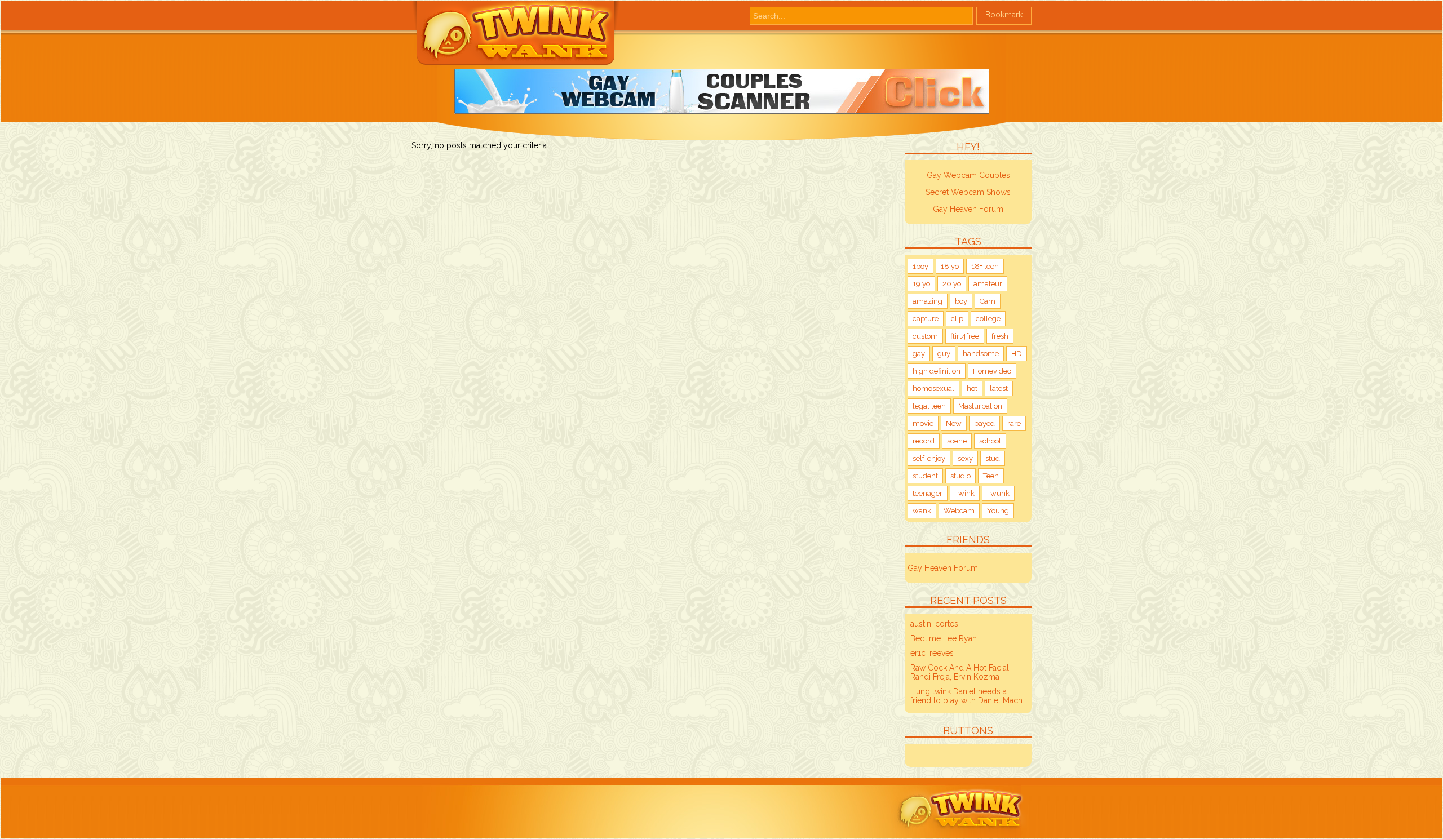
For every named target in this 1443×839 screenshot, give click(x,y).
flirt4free (964, 336)
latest (999, 388)
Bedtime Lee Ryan (943, 638)
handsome (981, 353)
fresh (999, 336)
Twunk (998, 493)
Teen (991, 476)
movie (923, 423)
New (954, 423)
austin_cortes (934, 623)
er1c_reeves (932, 653)
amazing (927, 301)
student (925, 476)
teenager (927, 493)
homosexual (933, 388)
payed (984, 423)
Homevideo (992, 371)
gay (919, 353)
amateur (987, 283)
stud (992, 458)
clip (957, 318)
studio (960, 476)
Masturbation (980, 406)
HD (1016, 353)
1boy (920, 266)
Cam (987, 301)
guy (943, 353)
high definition (936, 371)
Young (998, 511)
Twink (965, 493)
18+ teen (985, 266)
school (990, 441)
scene (957, 441)
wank (922, 511)
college (988, 318)
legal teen (929, 406)
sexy (965, 458)
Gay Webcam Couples (968, 175)
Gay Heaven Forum (968, 209)
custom (925, 336)
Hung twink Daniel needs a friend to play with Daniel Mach (966, 696)
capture (926, 318)
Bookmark (1004, 14)
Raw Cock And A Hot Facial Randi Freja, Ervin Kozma (959, 672)
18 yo (950, 266)
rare (1014, 423)
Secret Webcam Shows (968, 192)
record (924, 441)
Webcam (959, 511)
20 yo (951, 283)
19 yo (921, 283)
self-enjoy (929, 458)
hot (972, 388)
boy (961, 301)
